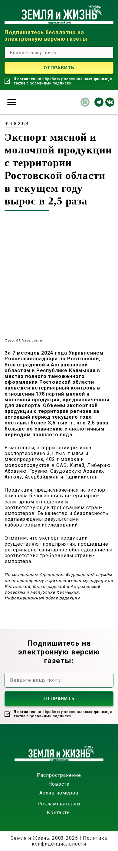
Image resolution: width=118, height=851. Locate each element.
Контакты (59, 812)
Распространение (59, 775)
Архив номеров (58, 793)
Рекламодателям (59, 804)
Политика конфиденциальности (69, 841)
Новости (59, 784)
